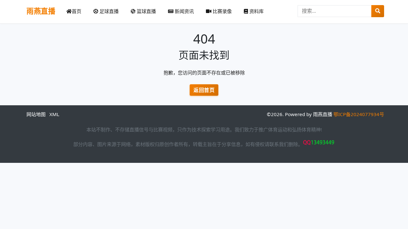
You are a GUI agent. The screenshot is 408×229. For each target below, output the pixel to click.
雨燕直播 (40, 11)
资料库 (256, 11)
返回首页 (204, 90)
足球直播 (108, 11)
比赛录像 (221, 11)
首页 (76, 11)
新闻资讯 (183, 11)
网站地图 (36, 114)
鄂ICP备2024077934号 (358, 114)
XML (54, 114)
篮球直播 (145, 11)
